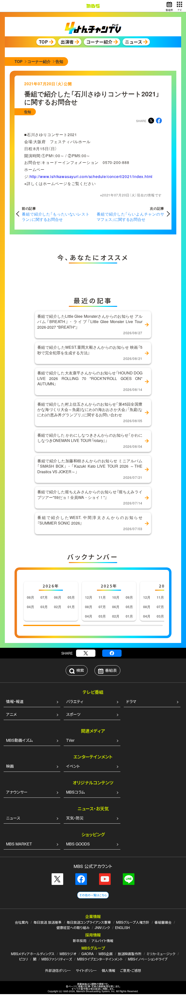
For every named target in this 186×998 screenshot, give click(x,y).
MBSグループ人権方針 (132, 922)
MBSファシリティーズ (56, 959)
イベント (73, 766)
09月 (129, 597)
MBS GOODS (78, 844)
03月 (44, 606)
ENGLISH (122, 927)
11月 (102, 597)
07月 (44, 597)
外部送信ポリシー (58, 970)
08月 (30, 597)
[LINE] (128, 879)
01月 (71, 606)
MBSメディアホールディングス (32, 953)
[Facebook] (112, 653)
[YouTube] (105, 879)
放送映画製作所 (129, 953)
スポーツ (73, 714)
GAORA (87, 953)
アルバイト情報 (102, 940)
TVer (70, 740)
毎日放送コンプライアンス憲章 (89, 922)
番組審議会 (163, 922)
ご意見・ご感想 (130, 970)
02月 (57, 606)
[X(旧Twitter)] (85, 653)
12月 (88, 597)
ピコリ (23, 959)
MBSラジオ (68, 953)
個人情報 (108, 970)
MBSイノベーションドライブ (147, 959)
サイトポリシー (86, 970)
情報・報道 (14, 701)
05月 (71, 597)
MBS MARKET (19, 844)
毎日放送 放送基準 (47, 922)
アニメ (11, 714)
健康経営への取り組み (73, 927)
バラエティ (74, 701)
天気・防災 (75, 818)
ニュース (13, 818)
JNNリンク (102, 927)
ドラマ (131, 701)
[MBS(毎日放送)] (93, 6)
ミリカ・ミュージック (161, 953)
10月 (115, 597)
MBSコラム (75, 792)
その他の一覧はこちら (93, 895)
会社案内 (21, 922)
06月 (57, 597)
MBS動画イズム (19, 740)
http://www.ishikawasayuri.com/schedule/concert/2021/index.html (91, 176)
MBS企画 (106, 953)
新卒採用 (79, 940)
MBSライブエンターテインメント (100, 959)
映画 (10, 766)
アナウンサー (17, 792)
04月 (30, 606)
